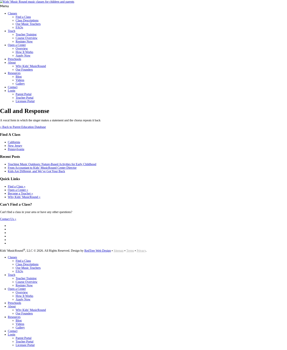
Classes (12, 13)
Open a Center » (18, 190)
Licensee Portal (25, 101)
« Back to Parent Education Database (23, 127)
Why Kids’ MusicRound (31, 66)
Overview (22, 48)
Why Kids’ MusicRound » (24, 197)
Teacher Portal (24, 97)
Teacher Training (26, 34)
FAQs (19, 27)
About (12, 62)
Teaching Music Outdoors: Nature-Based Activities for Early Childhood (52, 164)
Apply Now (23, 55)
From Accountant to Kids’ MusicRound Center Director (42, 167)
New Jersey (15, 145)
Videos (20, 80)
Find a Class (23, 17)
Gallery (20, 83)
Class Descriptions (27, 20)
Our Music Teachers (28, 24)
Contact (12, 87)
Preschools (14, 59)
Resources (14, 73)
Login (11, 90)
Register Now (24, 41)
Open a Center (17, 45)
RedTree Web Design (97, 250)
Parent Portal (23, 94)
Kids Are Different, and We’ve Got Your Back (36, 171)
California (14, 142)
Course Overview (26, 38)
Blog (19, 76)
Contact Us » (8, 219)
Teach (11, 31)
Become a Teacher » (20, 193)
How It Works (24, 52)
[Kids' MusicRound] (37, 1)
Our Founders (24, 69)
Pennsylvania (16, 149)
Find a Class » (16, 186)
